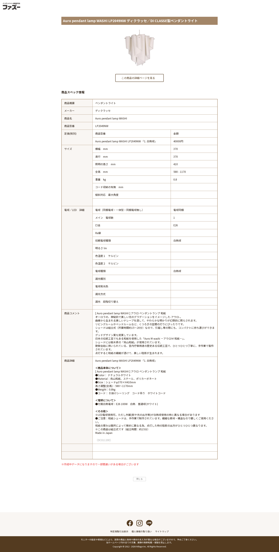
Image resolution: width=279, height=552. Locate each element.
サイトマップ (162, 531)
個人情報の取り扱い (142, 531)
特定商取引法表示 (119, 531)
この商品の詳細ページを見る (138, 78)
